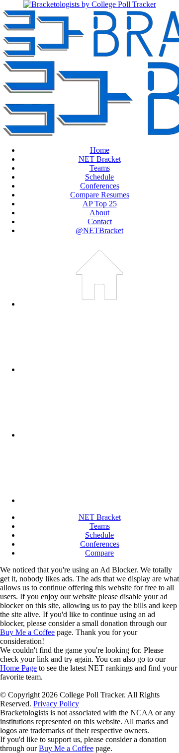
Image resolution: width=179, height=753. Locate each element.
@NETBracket (99, 230)
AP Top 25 (100, 203)
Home (99, 150)
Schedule (99, 177)
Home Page (18, 668)
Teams (100, 168)
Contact (100, 221)
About (99, 212)
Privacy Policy (56, 703)
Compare (99, 553)
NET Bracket (100, 159)
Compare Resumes (99, 194)
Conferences (99, 186)
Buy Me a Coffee (27, 632)
